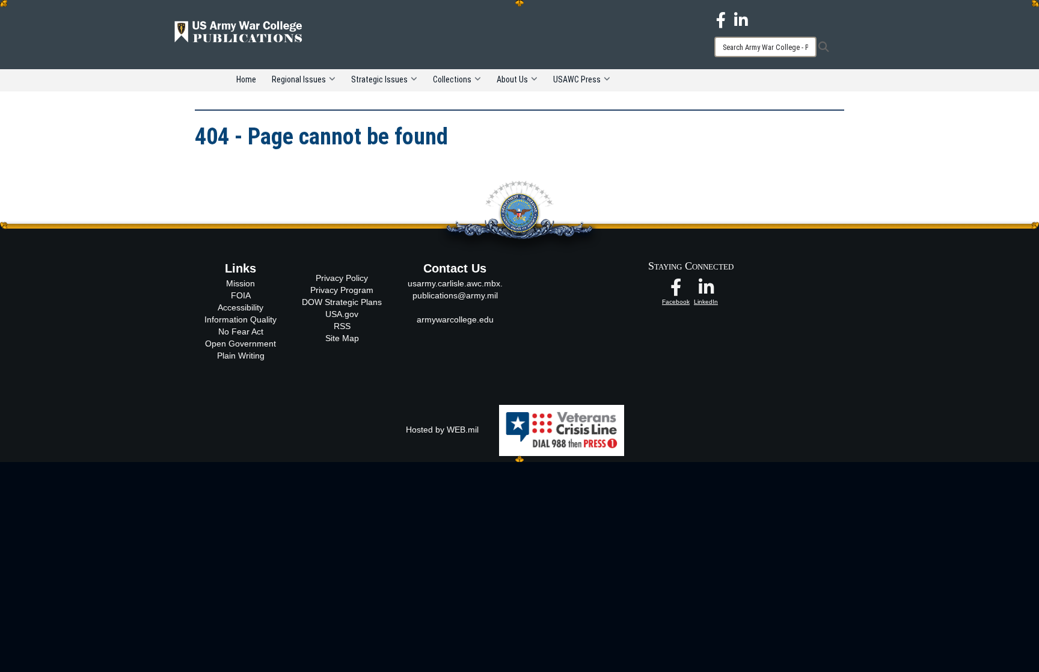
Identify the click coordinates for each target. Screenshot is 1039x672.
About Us (512, 79)
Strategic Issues (379, 79)
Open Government (240, 343)
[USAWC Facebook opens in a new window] (721, 19)
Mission (240, 283)
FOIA (241, 295)
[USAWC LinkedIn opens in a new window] (741, 19)
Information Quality (240, 319)
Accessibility (240, 307)
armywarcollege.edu (455, 319)
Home (246, 79)
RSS (342, 326)
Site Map (342, 338)
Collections (452, 79)
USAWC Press (577, 79)
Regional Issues (299, 79)
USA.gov (341, 314)
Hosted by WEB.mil (442, 429)
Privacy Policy (342, 278)
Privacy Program (341, 290)
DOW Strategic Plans (342, 302)
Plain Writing (241, 355)
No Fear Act (240, 331)
